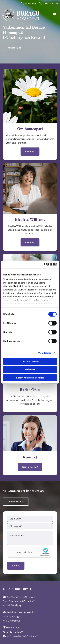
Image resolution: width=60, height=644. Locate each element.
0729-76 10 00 (50, 3)
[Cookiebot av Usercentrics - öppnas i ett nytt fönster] (44, 264)
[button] (15, 48)
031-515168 (30, 3)
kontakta (35, 396)
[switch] (52, 323)
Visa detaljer (44, 353)
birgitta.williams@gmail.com (22, 636)
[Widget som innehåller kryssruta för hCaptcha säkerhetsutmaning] (29, 552)
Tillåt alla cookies (30, 361)
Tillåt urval (30, 369)
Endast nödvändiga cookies (30, 377)
